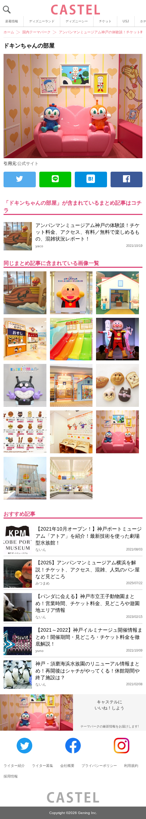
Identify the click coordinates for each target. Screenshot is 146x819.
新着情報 (11, 21)
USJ (126, 21)
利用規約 (131, 766)
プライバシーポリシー (99, 766)
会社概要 (67, 766)
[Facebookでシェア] (127, 179)
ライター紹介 (14, 766)
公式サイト (28, 163)
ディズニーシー (77, 21)
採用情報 (11, 776)
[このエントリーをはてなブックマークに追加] (91, 179)
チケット (105, 21)
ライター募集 (42, 766)
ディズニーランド (42, 21)
